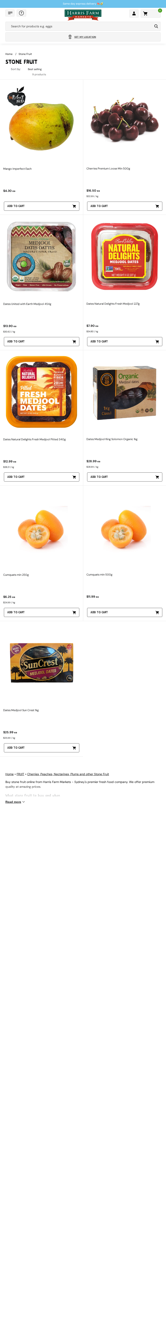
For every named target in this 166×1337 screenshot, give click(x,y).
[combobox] (79, 26)
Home (9, 54)
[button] (9, 13)
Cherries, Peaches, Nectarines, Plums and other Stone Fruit (68, 774)
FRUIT (20, 774)
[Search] (156, 26)
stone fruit (25, 54)
